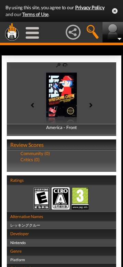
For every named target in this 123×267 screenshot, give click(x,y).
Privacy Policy (90, 7)
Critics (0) (30, 159)
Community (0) (35, 153)
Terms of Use (35, 14)
